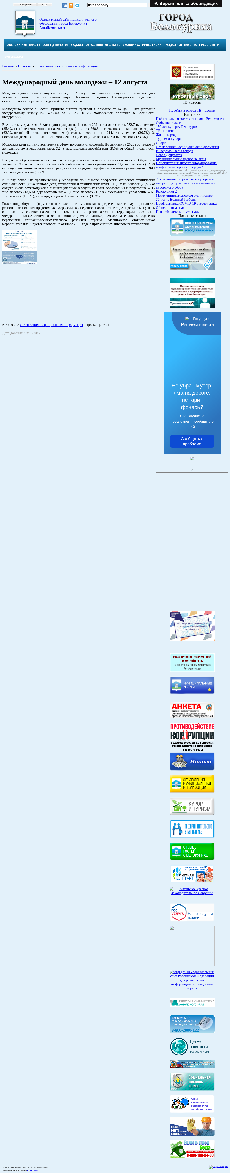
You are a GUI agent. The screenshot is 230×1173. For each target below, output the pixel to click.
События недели (168, 122)
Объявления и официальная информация (66, 66)
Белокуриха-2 (166, 191)
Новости (24, 66)
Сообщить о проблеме (192, 441)
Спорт (161, 143)
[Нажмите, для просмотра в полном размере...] (192, 1157)
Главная (8, 66)
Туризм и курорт (168, 139)
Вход (44, 4)
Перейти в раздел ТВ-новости (192, 110)
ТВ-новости (165, 131)
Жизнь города (166, 135)
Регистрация (25, 4)
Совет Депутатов (169, 155)
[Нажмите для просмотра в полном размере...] (19, 263)
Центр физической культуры (177, 211)
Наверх (36, 1170)
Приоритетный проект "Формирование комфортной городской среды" (186, 165)
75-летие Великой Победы (176, 199)
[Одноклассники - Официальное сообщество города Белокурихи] (71, 5)
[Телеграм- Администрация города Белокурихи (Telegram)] (77, 5)
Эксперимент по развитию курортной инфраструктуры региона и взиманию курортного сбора (185, 183)
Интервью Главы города (174, 151)
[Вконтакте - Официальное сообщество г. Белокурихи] (64, 5)
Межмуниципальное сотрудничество (184, 195)
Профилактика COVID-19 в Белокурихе (186, 203)
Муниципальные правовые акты (181, 159)
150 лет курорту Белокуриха (177, 127)
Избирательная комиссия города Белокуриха (190, 118)
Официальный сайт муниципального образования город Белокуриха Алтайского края (68, 23)
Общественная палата (172, 207)
